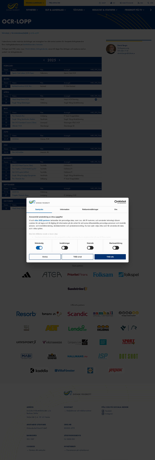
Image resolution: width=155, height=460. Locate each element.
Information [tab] (64, 209)
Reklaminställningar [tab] (90, 209)
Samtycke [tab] (39, 209)
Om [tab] (115, 209)
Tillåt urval (77, 257)
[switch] (65, 248)
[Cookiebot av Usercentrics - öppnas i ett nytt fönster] (116, 202)
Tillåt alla (110, 257)
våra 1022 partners (42, 220)
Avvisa (45, 257)
